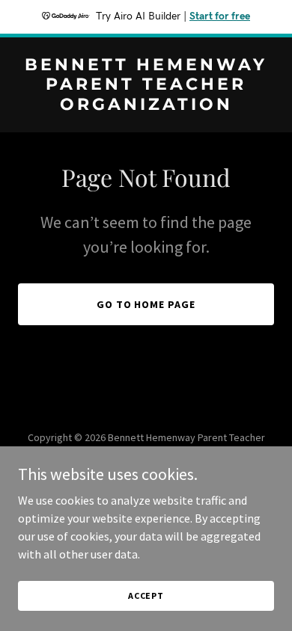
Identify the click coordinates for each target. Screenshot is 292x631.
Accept (146, 595)
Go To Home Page (146, 304)
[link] (146, 105)
